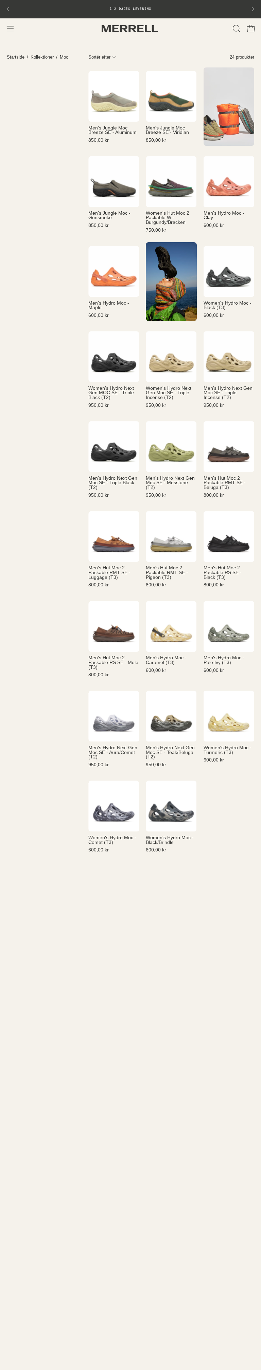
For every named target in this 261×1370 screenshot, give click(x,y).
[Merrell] (130, 28)
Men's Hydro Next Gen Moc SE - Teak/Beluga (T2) (170, 752)
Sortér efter (99, 57)
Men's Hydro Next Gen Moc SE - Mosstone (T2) (170, 483)
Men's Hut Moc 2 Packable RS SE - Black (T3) (223, 573)
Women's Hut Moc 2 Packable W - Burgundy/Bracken (167, 218)
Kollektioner (42, 57)
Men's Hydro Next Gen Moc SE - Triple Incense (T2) (228, 393)
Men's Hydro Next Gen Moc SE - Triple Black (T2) (112, 483)
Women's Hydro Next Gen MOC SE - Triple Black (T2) (111, 393)
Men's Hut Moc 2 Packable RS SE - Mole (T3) (113, 662)
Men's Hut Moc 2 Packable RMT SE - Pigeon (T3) (167, 573)
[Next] (253, 9)
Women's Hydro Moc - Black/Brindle (170, 840)
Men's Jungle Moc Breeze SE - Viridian (167, 130)
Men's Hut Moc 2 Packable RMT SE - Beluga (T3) (225, 483)
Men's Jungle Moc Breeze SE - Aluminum (112, 130)
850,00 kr (98, 140)
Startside (15, 57)
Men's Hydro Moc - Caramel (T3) (166, 660)
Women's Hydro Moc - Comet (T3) (112, 840)
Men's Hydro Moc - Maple (108, 305)
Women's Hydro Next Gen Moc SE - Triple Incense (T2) (168, 393)
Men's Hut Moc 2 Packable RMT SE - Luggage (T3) (109, 573)
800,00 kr (214, 495)
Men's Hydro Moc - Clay (224, 215)
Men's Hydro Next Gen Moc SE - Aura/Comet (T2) (112, 752)
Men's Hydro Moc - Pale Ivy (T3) (224, 660)
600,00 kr (214, 225)
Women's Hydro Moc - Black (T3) (227, 305)
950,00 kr (98, 405)
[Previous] (8, 9)
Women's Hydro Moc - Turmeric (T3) (227, 750)
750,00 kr (156, 230)
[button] (236, 28)
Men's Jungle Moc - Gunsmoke (109, 215)
